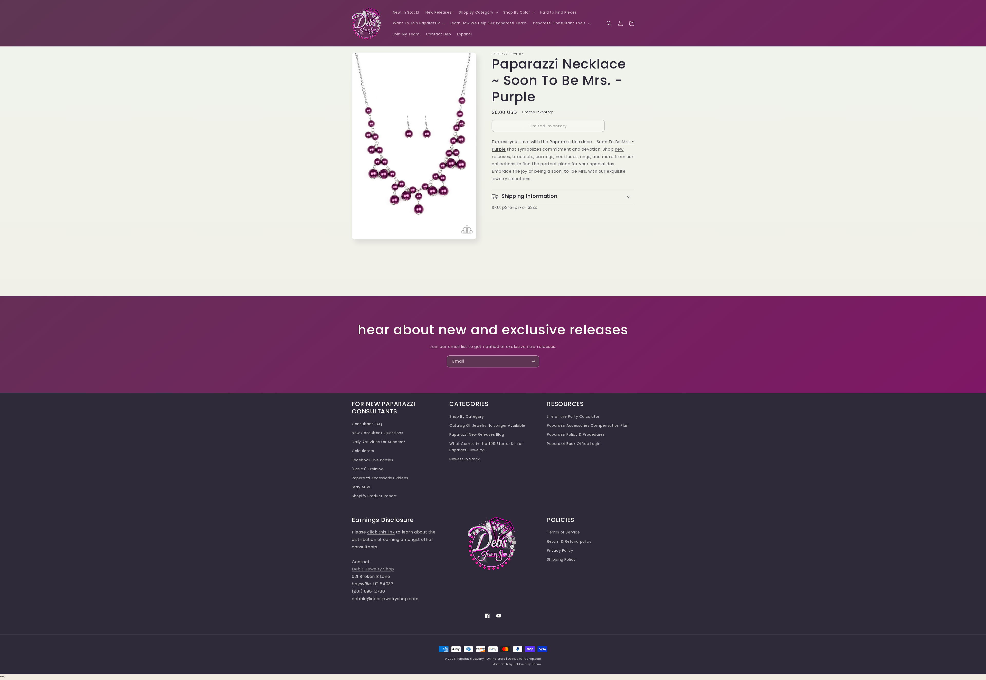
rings (585, 157)
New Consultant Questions (377, 432)
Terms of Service (563, 532)
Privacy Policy (560, 550)
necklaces (567, 157)
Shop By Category (466, 416)
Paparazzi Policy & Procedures (576, 434)
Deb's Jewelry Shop (373, 569)
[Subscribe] (533, 361)
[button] (478, 12)
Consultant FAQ (367, 423)
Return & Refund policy (569, 541)
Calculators (363, 450)
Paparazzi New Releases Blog (476, 434)
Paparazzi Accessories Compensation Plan (588, 425)
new (531, 346)
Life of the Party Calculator (573, 416)
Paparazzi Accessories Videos (380, 478)
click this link (381, 532)
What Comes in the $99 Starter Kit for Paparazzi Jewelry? (486, 447)
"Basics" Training (367, 469)
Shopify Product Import (374, 496)
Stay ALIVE (361, 487)
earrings (545, 157)
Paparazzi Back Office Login (573, 443)
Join (434, 346)
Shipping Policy (561, 559)
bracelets (522, 157)
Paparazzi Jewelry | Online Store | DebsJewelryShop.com (499, 659)
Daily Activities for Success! (378, 441)
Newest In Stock (464, 459)
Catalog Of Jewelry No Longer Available (487, 425)
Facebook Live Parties (372, 460)
